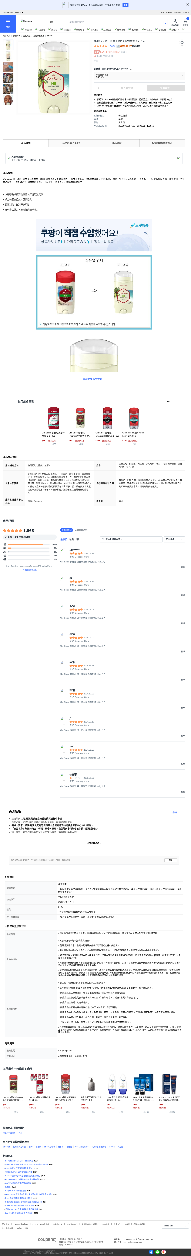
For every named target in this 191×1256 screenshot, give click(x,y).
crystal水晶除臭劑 (99, 1147)
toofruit (111, 1147)
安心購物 (105, 1224)
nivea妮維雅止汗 (81, 1147)
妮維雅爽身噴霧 (19, 1147)
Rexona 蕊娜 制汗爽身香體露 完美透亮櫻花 (22, 1176)
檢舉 (170, 860)
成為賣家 (186, 12)
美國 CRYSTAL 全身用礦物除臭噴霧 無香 (21, 1209)
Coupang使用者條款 (41, 1224)
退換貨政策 (57, 1224)
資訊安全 (117, 1224)
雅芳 (31, 1147)
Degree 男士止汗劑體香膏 (15, 1191)
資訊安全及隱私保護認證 (135, 1224)
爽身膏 (120, 1147)
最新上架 (74, 539)
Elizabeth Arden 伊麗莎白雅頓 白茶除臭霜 (22, 1180)
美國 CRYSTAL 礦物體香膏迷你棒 (18, 1172)
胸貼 (20, 1133)
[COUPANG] (47, 1240)
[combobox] (174, 539)
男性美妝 (26, 36)
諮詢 (174, 812)
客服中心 (177, 12)
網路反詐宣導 (22, 1228)
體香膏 (60, 1147)
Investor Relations (21, 1224)
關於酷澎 (5, 1224)
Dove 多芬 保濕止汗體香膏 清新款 (18, 1198)
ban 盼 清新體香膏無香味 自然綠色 (19, 1213)
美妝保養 (16, 36)
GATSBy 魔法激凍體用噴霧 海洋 (18, 1183)
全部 (51, 22)
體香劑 (38, 1147)
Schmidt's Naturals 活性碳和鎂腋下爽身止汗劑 (23, 1202)
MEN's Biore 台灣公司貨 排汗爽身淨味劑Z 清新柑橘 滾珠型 (28, 1194)
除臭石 (8, 1187)
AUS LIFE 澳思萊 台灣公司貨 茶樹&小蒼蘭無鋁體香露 (26, 1165)
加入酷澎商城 (7, 1228)
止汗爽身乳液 (49, 1147)
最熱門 (63, 539)
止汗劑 (50, 36)
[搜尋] (164, 22)
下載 (125, 5)
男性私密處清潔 (9, 1133)
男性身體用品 (38, 36)
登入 (162, 12)
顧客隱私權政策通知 (90, 1224)
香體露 (69, 1147)
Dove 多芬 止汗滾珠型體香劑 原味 (18, 1168)
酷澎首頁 (6, 36)
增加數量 (104, 89)
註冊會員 (169, 12)
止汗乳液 (6, 1147)
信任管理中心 (72, 1224)
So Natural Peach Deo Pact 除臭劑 (19, 1161)
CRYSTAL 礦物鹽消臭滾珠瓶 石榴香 (19, 1206)
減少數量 (104, 86)
